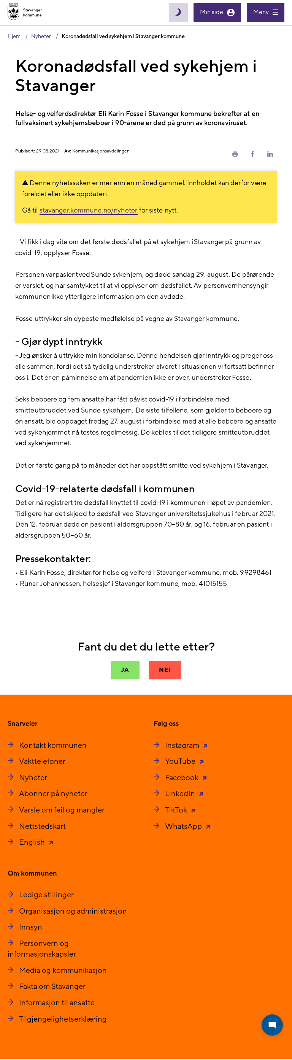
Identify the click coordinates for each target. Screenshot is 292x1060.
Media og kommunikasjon (63, 970)
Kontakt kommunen (53, 745)
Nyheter (33, 778)
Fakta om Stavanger (52, 986)
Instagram (183, 745)
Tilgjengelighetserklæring (63, 1019)
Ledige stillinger (46, 895)
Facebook (182, 778)
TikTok (177, 810)
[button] (235, 153)
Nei (165, 669)
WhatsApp (184, 826)
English (32, 842)
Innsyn (30, 927)
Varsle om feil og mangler (62, 810)
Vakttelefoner (42, 761)
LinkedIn (181, 794)
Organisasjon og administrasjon (73, 911)
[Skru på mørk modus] (178, 12)
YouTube (181, 761)
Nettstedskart (42, 826)
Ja (125, 669)
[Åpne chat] (272, 1025)
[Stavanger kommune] (25, 12)
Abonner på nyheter (53, 794)
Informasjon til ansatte (57, 1003)
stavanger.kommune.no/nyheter (89, 210)
